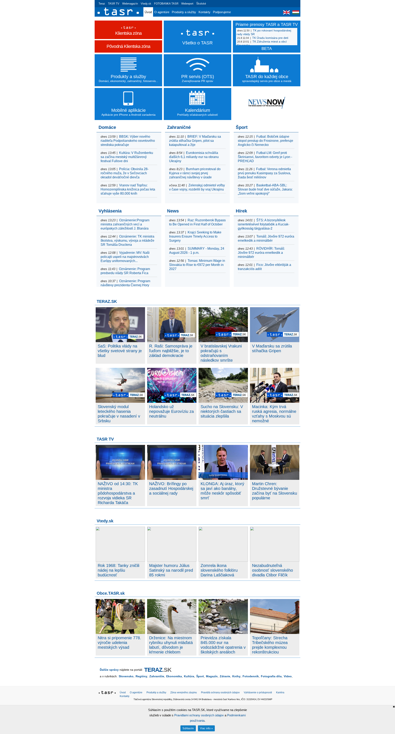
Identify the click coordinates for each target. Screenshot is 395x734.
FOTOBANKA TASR (166, 3)
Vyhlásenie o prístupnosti (258, 692)
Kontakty (204, 12)
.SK (157, 670)
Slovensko (126, 676)
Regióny (141, 676)
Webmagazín (130, 3)
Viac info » (206, 728)
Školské (201, 3)
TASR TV (113, 3)
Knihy (236, 676)
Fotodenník (251, 676)
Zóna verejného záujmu (183, 692)
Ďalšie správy (109, 669)
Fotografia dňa (271, 676)
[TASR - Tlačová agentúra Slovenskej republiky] (107, 693)
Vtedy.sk (146, 3)
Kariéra (280, 692)
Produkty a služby (184, 12)
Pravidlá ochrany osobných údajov (220, 692)
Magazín (212, 676)
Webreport (187, 3)
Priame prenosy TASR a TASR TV (267, 24)
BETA (266, 48)
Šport (200, 676)
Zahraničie (156, 676)
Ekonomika (174, 676)
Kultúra (189, 676)
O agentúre (161, 12)
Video (288, 676)
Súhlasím (188, 728)
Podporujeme (222, 12)
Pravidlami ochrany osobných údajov (199, 715)
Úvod (148, 12)
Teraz (102, 3)
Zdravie (225, 676)
